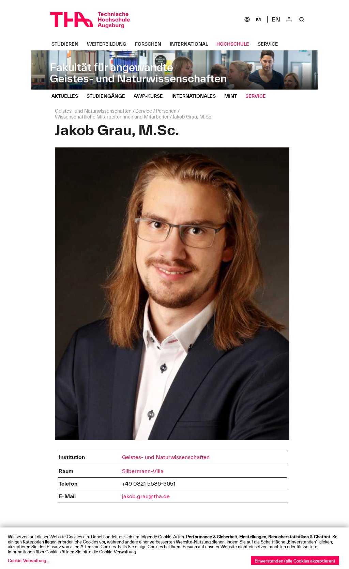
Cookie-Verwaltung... (28, 560)
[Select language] (276, 19)
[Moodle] (258, 19)
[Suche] (301, 19)
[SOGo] (247, 19)
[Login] (289, 19)
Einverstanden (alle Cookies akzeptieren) (295, 560)
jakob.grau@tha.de (146, 496)
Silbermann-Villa (143, 471)
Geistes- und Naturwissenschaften (166, 457)
